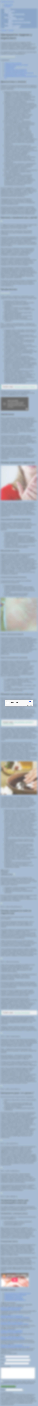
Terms (31, 705)
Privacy (28, 705)
